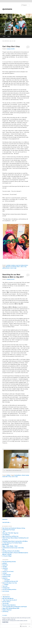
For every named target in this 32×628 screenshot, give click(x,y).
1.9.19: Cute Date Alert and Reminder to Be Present (14, 606)
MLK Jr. (19, 266)
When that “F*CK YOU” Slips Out (10, 533)
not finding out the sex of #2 (11, 581)
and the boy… (5, 611)
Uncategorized (5, 587)
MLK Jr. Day (23, 266)
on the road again (6, 574)
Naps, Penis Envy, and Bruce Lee (10, 536)
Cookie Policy (5, 622)
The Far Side (5, 603)
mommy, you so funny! (8, 571)
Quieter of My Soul (6, 610)
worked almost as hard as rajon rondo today (13, 547)
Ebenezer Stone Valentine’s (9, 605)
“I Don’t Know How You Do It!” (9, 600)
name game (7, 579)
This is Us (4, 586)
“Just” (4, 531)
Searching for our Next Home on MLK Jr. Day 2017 (13, 275)
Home (4, 36)
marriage (4, 566)
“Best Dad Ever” (6, 596)
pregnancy (4, 578)
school (5, 569)
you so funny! (5, 591)
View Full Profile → (6, 522)
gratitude (9, 265)
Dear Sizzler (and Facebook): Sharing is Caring (13, 528)
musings (13, 265)
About (9, 36)
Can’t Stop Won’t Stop (11, 46)
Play (3, 549)
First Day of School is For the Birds (10, 551)
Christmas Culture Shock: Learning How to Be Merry (15, 541)
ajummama (7, 9)
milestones (5, 568)
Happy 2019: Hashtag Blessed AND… (11, 608)
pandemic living (6, 576)
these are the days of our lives (9, 583)
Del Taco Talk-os (6, 601)
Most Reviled (5, 544)
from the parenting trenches (9, 561)
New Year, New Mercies (7, 598)
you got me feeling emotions (21, 265)
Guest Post (5, 565)
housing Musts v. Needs (19, 475)
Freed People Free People (8, 529)
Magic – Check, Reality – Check (9, 546)
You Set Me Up (5, 534)
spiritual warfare (6, 268)
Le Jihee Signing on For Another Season (12, 543)
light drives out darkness (11, 266)
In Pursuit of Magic (7, 556)
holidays (8, 475)
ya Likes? (4, 615)
